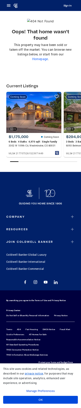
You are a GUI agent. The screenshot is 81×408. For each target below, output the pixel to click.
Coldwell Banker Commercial (25, 269)
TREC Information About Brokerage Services (27, 355)
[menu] (9, 5)
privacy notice (34, 373)
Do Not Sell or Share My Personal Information (27, 315)
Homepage (40, 59)
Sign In (68, 5)
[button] (40, 216)
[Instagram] (35, 282)
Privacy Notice (59, 300)
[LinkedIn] (55, 282)
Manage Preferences (40, 391)
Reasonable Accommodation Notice (23, 339)
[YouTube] (45, 282)
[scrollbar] (43, 161)
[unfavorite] (56, 96)
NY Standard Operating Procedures (22, 344)
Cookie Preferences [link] (15, 334)
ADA (19, 329)
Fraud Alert (65, 329)
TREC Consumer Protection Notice (22, 349)
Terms (9, 329)
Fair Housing (32, 329)
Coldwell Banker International (25, 262)
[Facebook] (25, 282)
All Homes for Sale (37, 334)
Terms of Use (41, 300)
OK (41, 400)
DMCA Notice (49, 329)
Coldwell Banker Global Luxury (26, 254)
